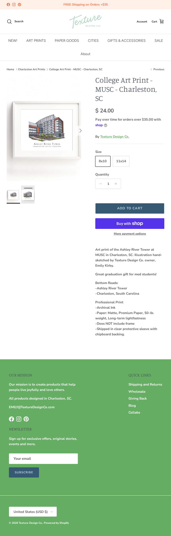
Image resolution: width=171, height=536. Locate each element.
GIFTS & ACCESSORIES (127, 40)
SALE (159, 40)
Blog (132, 405)
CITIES (93, 40)
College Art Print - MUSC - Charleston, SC (75, 69)
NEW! (12, 40)
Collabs (134, 412)
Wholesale (136, 391)
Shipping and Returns (145, 384)
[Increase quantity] (117, 184)
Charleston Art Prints (31, 69)
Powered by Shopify (56, 523)
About (85, 54)
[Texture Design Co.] (85, 22)
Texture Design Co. (114, 136)
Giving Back (137, 398)
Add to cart (129, 208)
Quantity (102, 174)
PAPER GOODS (67, 40)
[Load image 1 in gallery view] (46, 128)
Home (10, 69)
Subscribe (24, 472)
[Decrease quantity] (99, 184)
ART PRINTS (36, 40)
